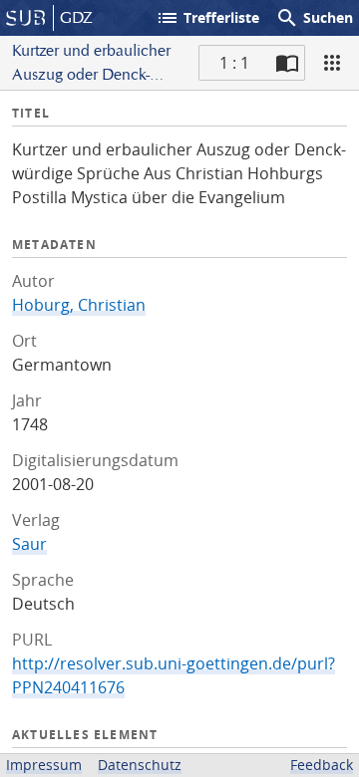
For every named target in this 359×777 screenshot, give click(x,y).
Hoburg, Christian (79, 305)
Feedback (321, 764)
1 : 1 (234, 63)
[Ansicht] (332, 63)
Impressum (44, 764)
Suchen (314, 18)
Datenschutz (139, 764)
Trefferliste (207, 18)
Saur (29, 544)
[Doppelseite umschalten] (287, 63)
